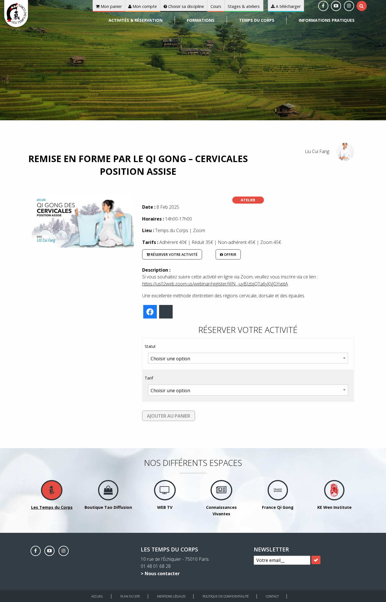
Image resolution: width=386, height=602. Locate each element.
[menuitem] (136, 20)
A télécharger (288, 6)
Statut (150, 346)
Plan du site (130, 596)
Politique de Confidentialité (226, 596)
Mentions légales (171, 596)
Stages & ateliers (244, 6)
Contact (272, 596)
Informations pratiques (327, 20)
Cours (216, 6)
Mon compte (144, 6)
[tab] (361, 6)
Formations (200, 20)
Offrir (229, 254)
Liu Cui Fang (317, 151)
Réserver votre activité (174, 254)
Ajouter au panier (168, 416)
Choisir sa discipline (185, 6)
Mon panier (110, 6)
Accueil (97, 596)
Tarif (149, 378)
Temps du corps (256, 20)
